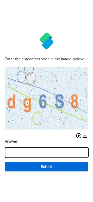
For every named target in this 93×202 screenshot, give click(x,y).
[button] (79, 136)
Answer (11, 141)
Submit (46, 166)
